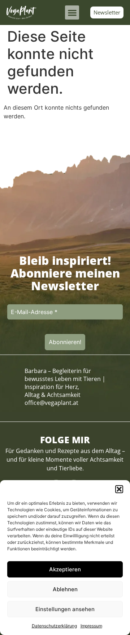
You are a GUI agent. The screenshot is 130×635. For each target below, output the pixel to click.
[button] (119, 489)
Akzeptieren (65, 569)
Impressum (91, 625)
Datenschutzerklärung (54, 625)
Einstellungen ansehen (65, 609)
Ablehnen (65, 589)
